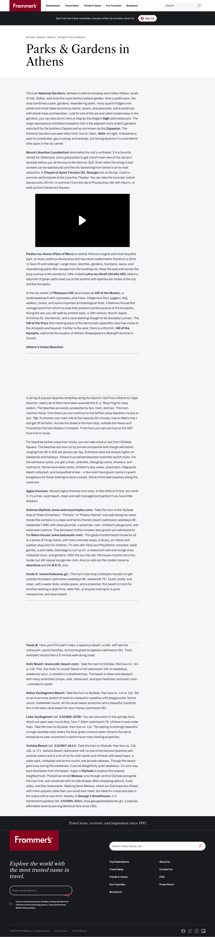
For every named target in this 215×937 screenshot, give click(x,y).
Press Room (166, 884)
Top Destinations (119, 861)
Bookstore (132, 5)
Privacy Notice (61, 931)
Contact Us (166, 869)
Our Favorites (113, 5)
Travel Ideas (72, 5)
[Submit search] (200, 6)
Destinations (53, 5)
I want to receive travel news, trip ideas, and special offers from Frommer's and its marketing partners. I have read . (42, 905)
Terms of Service (80, 931)
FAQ (162, 877)
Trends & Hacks (92, 5)
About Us (164, 861)
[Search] (201, 846)
